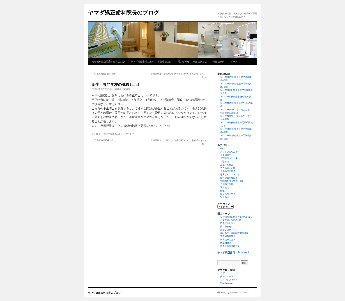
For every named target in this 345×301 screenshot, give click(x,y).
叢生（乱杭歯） (227, 164)
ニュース (232, 61)
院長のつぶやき (227, 193)
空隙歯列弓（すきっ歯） (232, 180)
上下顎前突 (225, 154)
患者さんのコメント (230, 174)
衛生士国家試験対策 (230, 245)
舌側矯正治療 (226, 184)
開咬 (222, 190)
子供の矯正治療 (227, 171)
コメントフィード (229, 279)
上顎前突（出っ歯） (230, 158)
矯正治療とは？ (201, 61)
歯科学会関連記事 (112, 133)
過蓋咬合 (224, 187)
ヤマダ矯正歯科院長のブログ (123, 12)
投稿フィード (226, 276)
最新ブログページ (229, 229)
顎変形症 (224, 197)
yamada (126, 88)
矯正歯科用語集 (227, 236)
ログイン (224, 273)
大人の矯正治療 (227, 167)
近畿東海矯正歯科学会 (104, 73)
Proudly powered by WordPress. (235, 292)
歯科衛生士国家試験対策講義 (234, 232)
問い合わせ (183, 61)
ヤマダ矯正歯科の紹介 (142, 61)
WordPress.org (226, 282)
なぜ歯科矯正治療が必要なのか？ (109, 61)
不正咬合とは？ (166, 61)
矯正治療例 (218, 61)
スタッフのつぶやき (230, 151)
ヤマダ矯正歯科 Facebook (233, 252)
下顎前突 (224, 161)
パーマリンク (127, 133)
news (222, 148)
